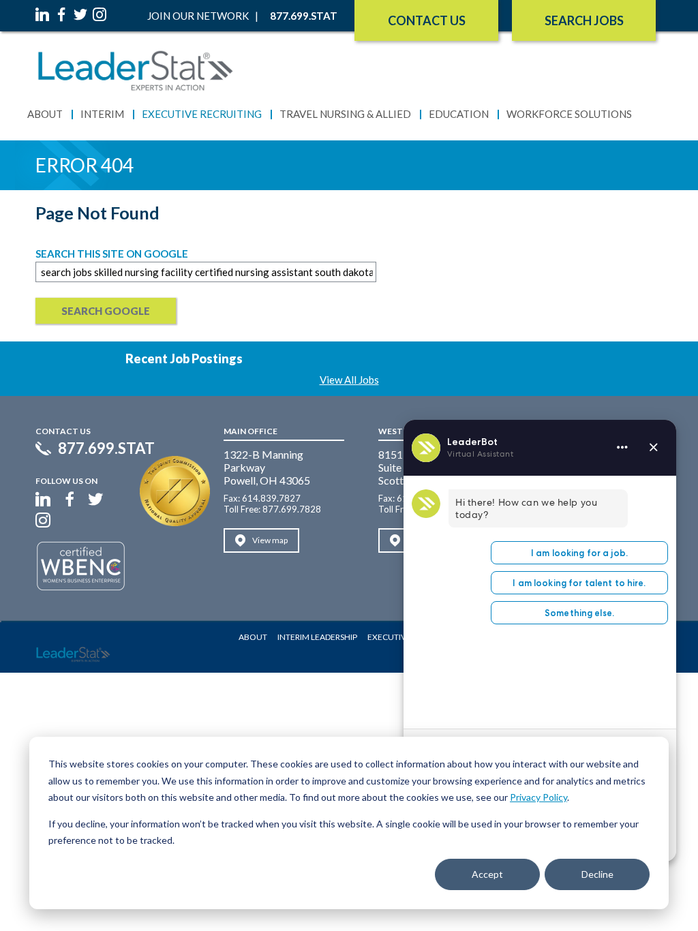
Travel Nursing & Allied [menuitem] (345, 114)
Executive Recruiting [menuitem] (202, 114)
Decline (597, 874)
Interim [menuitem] (102, 114)
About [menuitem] (45, 114)
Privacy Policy (538, 797)
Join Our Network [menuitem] (198, 16)
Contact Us (427, 20)
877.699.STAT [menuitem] (303, 16)
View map (270, 540)
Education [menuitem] (459, 114)
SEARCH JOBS (584, 20)
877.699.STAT (106, 448)
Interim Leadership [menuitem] (317, 637)
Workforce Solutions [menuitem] (569, 114)
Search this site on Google (111, 253)
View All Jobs (349, 379)
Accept (487, 874)
